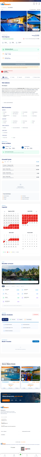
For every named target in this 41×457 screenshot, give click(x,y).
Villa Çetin (10, 385)
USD (5, 161)
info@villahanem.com (4, 423)
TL (2, 161)
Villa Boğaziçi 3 (30, 385)
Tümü (3, 286)
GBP (10, 161)
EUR (8, 161)
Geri (2, 9)
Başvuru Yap (5, 400)
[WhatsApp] (20, 454)
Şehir (18, 286)
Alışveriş (13, 286)
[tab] (5, 77)
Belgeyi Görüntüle (6, 72)
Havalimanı (8, 286)
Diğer (22, 286)
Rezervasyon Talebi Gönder (20, 64)
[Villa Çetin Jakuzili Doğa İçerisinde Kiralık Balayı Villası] (10, 373)
